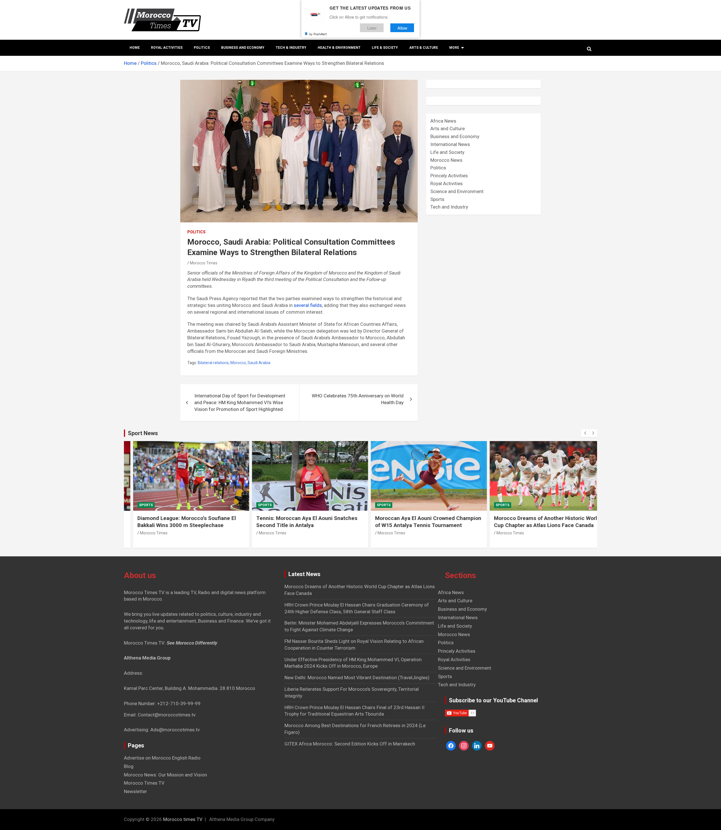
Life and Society (447, 152)
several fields (308, 305)
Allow (402, 28)
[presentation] (585, 433)
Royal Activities (167, 48)
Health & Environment (339, 48)
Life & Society (385, 48)
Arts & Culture (423, 48)
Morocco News (446, 160)
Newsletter (135, 791)
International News (450, 144)
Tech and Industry (449, 207)
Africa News (443, 121)
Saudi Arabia (259, 362)
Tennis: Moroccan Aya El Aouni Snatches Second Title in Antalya (297, 521)
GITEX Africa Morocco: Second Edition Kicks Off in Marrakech (349, 744)
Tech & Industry (291, 48)
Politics (202, 48)
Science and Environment (457, 191)
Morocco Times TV (144, 783)
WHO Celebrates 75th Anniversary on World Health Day (358, 399)
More (454, 48)
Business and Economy (242, 48)
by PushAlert (318, 34)
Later (372, 28)
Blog (128, 766)
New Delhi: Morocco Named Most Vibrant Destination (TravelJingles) (357, 677)
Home (135, 48)
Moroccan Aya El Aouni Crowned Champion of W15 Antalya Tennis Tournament (419, 521)
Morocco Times (203, 263)
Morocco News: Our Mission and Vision (165, 775)
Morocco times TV (182, 819)
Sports (437, 199)
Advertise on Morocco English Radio (162, 758)
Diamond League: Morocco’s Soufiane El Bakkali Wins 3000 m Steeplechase (177, 521)
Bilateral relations (213, 362)
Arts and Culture (447, 128)
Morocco (238, 362)
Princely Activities (449, 175)
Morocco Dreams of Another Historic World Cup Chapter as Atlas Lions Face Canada (538, 521)
